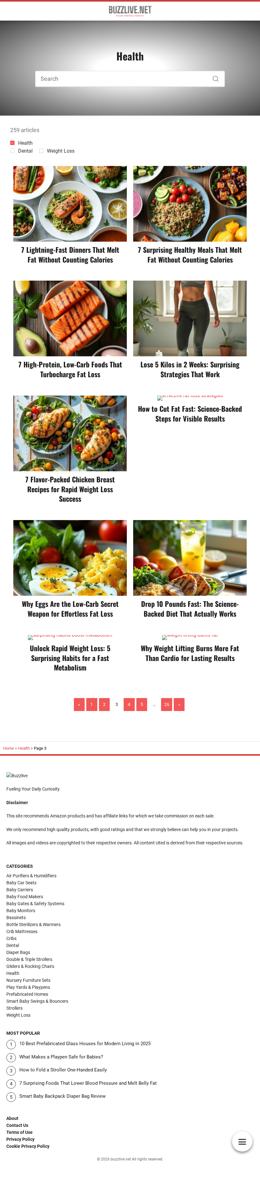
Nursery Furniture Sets (28, 980)
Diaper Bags (18, 952)
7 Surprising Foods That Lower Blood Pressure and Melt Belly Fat (88, 1083)
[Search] (213, 77)
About (12, 1118)
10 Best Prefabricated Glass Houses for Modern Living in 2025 (85, 1043)
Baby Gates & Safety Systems (35, 903)
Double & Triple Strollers (29, 959)
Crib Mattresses (21, 931)
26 (166, 704)
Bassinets (16, 917)
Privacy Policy (20, 1139)
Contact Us (17, 1125)
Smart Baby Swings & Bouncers (37, 1001)
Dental (25, 151)
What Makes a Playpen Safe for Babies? (61, 1057)
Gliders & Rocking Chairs (30, 966)
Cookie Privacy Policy (27, 1146)
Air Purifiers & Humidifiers (31, 875)
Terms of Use (19, 1132)
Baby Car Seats (21, 882)
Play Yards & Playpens (28, 987)
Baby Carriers (19, 889)
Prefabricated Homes (27, 994)
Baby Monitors (20, 910)
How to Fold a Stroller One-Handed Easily (63, 1070)
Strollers (14, 1008)
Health (25, 143)
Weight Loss (61, 151)
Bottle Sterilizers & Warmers (33, 924)
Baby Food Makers (24, 896)
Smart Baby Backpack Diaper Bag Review (62, 1096)
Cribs (11, 938)
